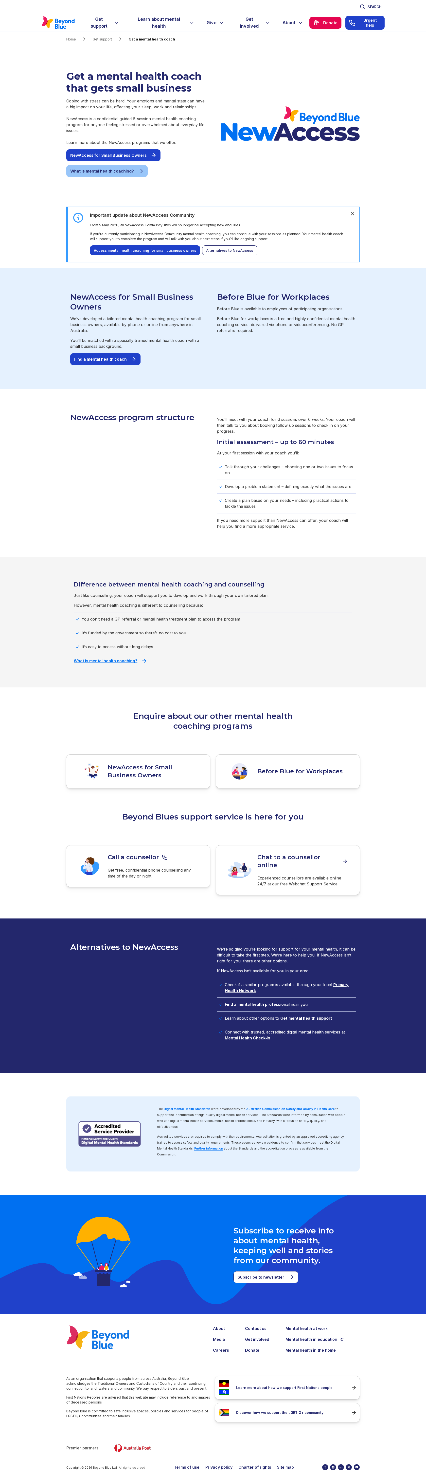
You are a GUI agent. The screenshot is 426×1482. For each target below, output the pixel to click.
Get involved (257, 1339)
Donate (252, 1350)
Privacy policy (218, 1467)
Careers (221, 1350)
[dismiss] (352, 214)
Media (219, 1339)
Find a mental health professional (257, 1004)
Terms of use (186, 1467)
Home (71, 39)
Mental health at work (306, 1328)
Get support (102, 39)
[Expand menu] (116, 23)
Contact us (255, 1328)
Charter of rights (254, 1467)
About (219, 1328)
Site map (285, 1467)
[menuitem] (103, 23)
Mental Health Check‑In (247, 1037)
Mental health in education (311, 1339)
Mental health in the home (310, 1350)
